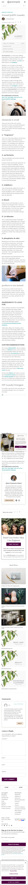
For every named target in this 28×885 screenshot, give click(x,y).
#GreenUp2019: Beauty (6, 668)
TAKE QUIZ (21, 446)
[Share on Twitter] (18, 22)
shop (21, 787)
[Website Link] (16, 500)
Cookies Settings (13, 873)
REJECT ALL (14, 878)
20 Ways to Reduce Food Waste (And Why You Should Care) (12, 607)
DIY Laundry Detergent (8, 51)
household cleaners (10, 375)
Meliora (11, 373)
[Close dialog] (26, 435)
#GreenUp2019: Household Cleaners (9, 688)
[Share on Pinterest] (20, 22)
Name (4, 757)
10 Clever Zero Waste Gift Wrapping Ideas (10, 585)
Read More (9, 500)
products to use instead (8, 48)
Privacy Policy (15, 853)
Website (4, 771)
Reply (20, 723)
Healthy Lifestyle (7, 12)
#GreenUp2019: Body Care (6, 648)
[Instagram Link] (19, 500)
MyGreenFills (12, 348)
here (20, 60)
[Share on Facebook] (16, 22)
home (6, 787)
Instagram (14, 62)
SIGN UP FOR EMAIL (13, 844)
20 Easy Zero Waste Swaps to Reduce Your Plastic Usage (12, 628)
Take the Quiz (14, 544)
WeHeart (9, 350)
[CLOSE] (25, 862)
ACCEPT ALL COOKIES (13, 882)
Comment (5, 739)
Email (3, 764)
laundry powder (8, 376)
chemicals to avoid (7, 46)
